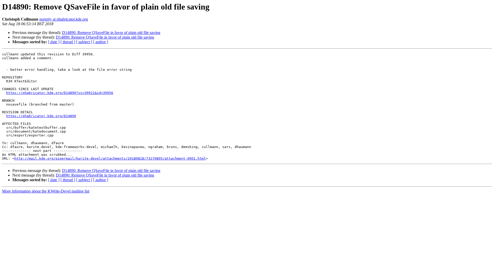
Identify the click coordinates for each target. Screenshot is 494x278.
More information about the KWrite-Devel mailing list (45, 191)
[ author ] (100, 42)
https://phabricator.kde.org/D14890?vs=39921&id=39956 (59, 93)
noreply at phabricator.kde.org (63, 19)
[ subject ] (84, 42)
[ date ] (53, 42)
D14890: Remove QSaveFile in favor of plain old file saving (111, 32)
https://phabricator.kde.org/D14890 (41, 116)
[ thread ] (67, 42)
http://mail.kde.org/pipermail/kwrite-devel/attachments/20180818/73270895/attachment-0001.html (110, 158)
